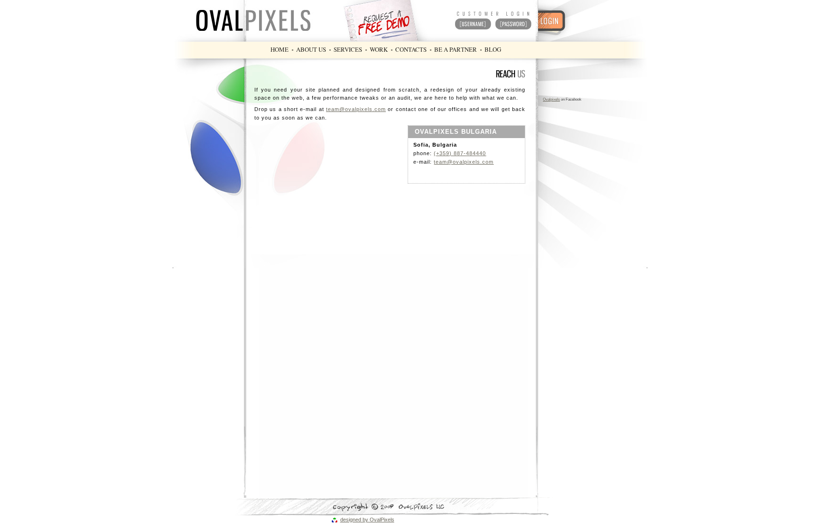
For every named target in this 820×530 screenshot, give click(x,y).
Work (379, 49)
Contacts (411, 49)
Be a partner (455, 49)
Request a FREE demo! (393, 20)
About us (311, 49)
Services (348, 49)
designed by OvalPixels (367, 519)
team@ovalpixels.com (356, 109)
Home (279, 49)
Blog (493, 49)
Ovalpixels (551, 99)
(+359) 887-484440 (460, 153)
